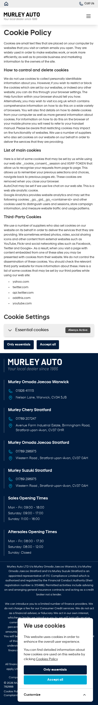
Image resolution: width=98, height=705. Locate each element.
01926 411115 (25, 391)
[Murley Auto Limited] (6, 3)
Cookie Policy (13, 691)
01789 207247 (26, 419)
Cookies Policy (47, 659)
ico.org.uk (60, 101)
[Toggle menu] (88, 16)
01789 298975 (26, 451)
